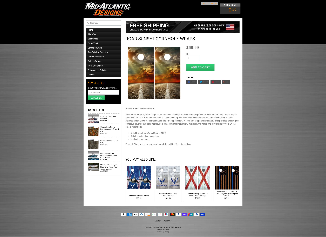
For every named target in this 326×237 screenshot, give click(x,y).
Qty (187, 54)
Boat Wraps (93, 39)
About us (168, 221)
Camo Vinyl (93, 43)
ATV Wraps (93, 34)
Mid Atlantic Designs (162, 227)
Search (157, 221)
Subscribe (96, 98)
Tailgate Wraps (94, 61)
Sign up (213, 3)
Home (90, 30)
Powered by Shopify (163, 232)
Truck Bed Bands (95, 66)
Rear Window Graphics (98, 52)
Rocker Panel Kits (96, 57)
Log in (204, 3)
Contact (91, 74)
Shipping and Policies (97, 70)
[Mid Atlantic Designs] (107, 9)
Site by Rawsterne (163, 229)
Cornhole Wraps (95, 48)
